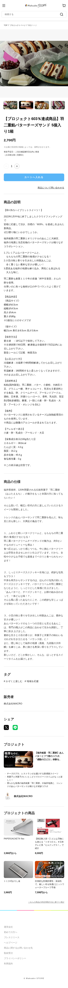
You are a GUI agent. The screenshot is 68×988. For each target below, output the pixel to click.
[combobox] (32, 14)
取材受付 (8, 953)
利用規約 (8, 963)
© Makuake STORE (34, 978)
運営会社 (8, 927)
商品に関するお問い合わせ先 (18, 948)
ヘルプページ (10, 942)
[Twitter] (6, 727)
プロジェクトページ (18, 25)
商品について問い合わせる (51, 187)
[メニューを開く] (4, 5)
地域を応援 (33, 681)
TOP (5, 25)
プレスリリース (11, 937)
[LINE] (15, 727)
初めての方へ (10, 932)
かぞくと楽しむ (14, 681)
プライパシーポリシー (15, 958)
